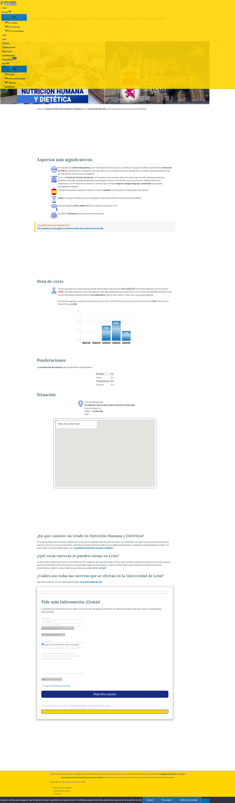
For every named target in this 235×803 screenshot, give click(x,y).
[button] (10, 12)
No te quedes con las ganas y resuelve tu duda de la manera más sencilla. (70, 228)
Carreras (6, 43)
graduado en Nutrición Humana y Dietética (94, 548)
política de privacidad (61, 686)
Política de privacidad (61, 787)
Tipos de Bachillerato (10, 84)
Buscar (5, 12)
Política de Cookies (61, 791)
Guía (4, 39)
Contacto (57, 794)
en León (102, 568)
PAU (4, 63)
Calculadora (9, 59)
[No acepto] (206, 801)
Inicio (4, 8)
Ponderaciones (8, 55)
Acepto (150, 800)
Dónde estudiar (8, 47)
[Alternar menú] (14, 17)
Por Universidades (16, 31)
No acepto (167, 800)
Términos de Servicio (96, 706)
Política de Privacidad (78, 706)
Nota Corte (7, 51)
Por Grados (13, 23)
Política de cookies (188, 800)
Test (4, 35)
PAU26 (11, 74)
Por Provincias (14, 27)
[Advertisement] (105, 133)
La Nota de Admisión (17, 78)
